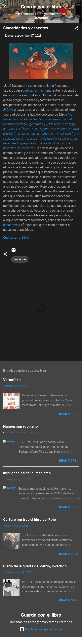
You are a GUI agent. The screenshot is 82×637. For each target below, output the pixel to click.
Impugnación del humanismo (27, 473)
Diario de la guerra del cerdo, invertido (35, 566)
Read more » (69, 414)
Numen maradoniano (20, 426)
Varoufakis (12, 380)
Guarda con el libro (41, 7)
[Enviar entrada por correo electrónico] (13, 251)
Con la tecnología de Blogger (43, 629)
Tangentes (20, 259)
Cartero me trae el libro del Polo (29, 519)
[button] (76, 29)
